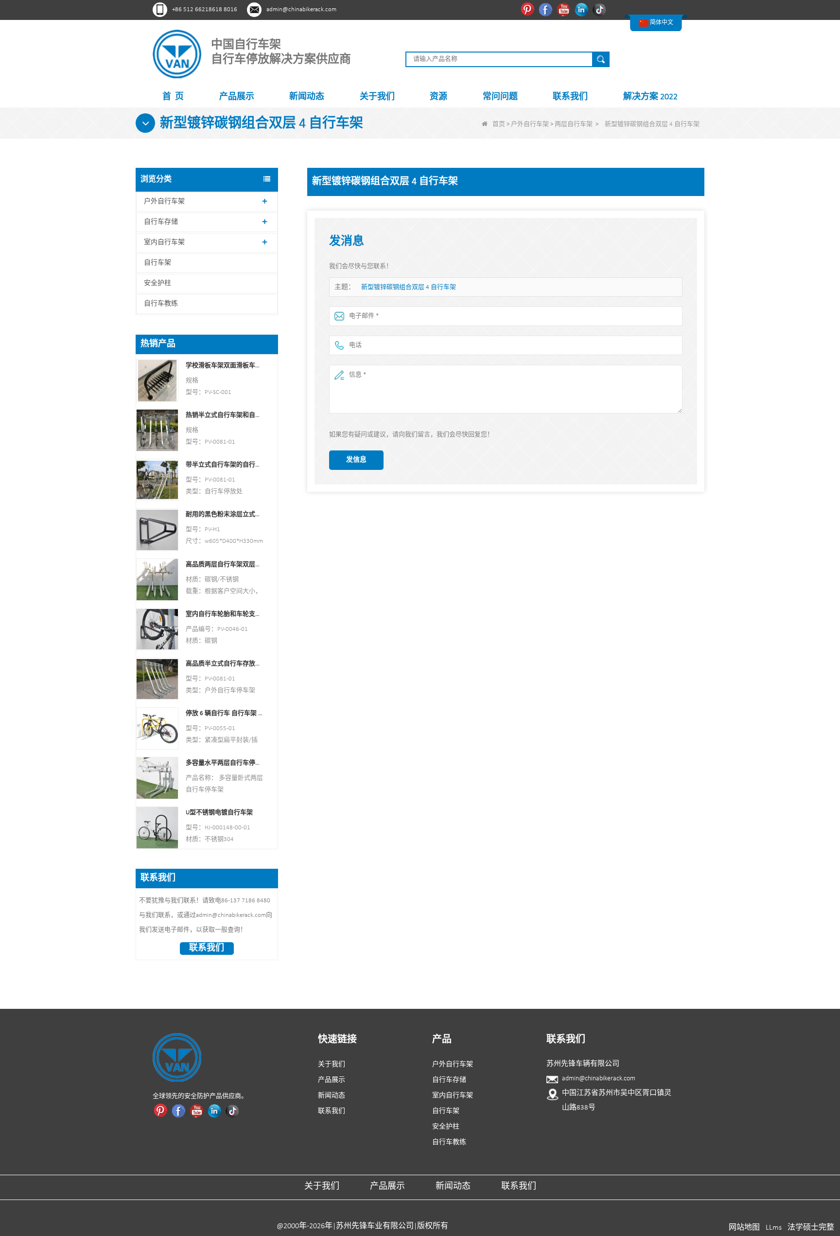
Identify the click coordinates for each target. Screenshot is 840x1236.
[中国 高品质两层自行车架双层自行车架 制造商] (157, 579)
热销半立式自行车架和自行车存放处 (224, 415)
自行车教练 (161, 303)
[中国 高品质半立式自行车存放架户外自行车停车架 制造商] (157, 678)
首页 (498, 124)
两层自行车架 (574, 124)
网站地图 (744, 1228)
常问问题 (500, 97)
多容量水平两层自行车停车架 (224, 763)
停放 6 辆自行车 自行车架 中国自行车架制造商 (224, 713)
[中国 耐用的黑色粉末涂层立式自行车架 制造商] (157, 529)
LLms (774, 1228)
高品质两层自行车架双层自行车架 (224, 564)
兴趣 (528, 9)
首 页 (173, 97)
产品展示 (236, 97)
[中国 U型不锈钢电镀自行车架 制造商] (157, 827)
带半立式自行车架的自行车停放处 (224, 465)
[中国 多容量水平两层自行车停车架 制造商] (157, 778)
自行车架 (157, 263)
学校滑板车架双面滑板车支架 (224, 365)
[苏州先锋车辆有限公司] (177, 54)
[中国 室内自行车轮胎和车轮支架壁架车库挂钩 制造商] (157, 629)
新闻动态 (306, 97)
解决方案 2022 (650, 97)
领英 (582, 9)
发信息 (356, 460)
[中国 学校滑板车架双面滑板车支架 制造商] (157, 380)
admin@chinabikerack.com (301, 9)
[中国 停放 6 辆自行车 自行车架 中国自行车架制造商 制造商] (157, 728)
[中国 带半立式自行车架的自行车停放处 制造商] (157, 480)
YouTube (564, 9)
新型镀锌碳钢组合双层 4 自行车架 (408, 287)
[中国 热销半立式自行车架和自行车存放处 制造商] (157, 430)
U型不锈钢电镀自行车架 (219, 812)
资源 (438, 97)
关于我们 (377, 97)
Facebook (546, 9)
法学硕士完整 (811, 1228)
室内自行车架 (164, 242)
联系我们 (570, 97)
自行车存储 (161, 222)
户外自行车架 (530, 124)
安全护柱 (157, 283)
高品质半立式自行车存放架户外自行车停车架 (224, 664)
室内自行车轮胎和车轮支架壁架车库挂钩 (224, 614)
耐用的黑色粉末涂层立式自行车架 (224, 514)
